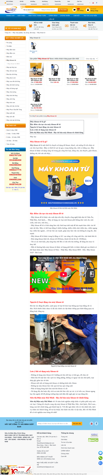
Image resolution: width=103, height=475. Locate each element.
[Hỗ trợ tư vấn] (100, 458)
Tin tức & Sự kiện (90, 15)
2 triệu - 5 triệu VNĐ (13, 133)
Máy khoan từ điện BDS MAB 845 (36, 105)
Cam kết (77, 15)
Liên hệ (51, 19)
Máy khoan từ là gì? (38, 122)
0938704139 (80, 4)
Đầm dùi (9, 56)
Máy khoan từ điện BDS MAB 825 (91, 79)
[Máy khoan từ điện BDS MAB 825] (91, 70)
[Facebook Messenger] (100, 453)
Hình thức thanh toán (37, 15)
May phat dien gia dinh (80, 474)
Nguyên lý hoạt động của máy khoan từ (45, 127)
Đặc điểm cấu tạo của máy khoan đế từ (45, 124)
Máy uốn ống (11, 99)
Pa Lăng (9, 42)
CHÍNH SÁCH (53, 15)
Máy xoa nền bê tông (13, 81)
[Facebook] (96, 2)
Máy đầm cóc (11, 53)
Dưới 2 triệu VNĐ (12, 130)
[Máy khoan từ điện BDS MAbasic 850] (73, 70)
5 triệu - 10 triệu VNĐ (13, 137)
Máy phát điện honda (40, 474)
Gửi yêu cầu (77, 423)
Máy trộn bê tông (12, 95)
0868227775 (45, 4)
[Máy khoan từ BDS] (33, 46)
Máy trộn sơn (11, 102)
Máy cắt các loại (12, 71)
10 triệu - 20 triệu (12, 140)
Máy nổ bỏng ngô (12, 88)
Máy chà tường (11, 92)
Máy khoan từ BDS (14, 64)
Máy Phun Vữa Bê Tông (14, 109)
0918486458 (23, 4)
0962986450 (34, 4)
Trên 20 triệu (11, 144)
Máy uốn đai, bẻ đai (13, 106)
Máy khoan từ (11, 60)
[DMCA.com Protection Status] (93, 440)
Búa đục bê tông (12, 74)
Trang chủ (10, 15)
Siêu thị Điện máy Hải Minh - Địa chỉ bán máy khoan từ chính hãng (57, 132)
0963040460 (58, 4)
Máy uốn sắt (10, 116)
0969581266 (71, 4)
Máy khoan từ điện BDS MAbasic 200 (36, 79)
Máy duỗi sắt (11, 113)
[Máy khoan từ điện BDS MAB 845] (36, 95)
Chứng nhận (65, 15)
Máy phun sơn (11, 78)
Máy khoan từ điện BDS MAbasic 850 (72, 79)
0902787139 (10, 4)
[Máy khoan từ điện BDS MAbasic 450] (54, 70)
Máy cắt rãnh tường (13, 85)
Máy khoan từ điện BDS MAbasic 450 (54, 79)
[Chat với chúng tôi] (100, 463)
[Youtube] (93, 2)
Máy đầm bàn (11, 49)
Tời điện (9, 46)
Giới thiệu (21, 15)
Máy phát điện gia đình (53, 474)
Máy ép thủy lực (12, 67)
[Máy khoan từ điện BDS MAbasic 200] (36, 70)
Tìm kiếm (63, 10)
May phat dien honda (67, 474)
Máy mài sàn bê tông (13, 120)
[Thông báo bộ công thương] (94, 434)
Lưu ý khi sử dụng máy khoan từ (43, 130)
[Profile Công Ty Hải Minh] (16, 470)
